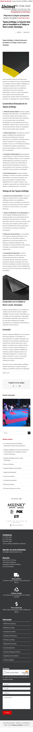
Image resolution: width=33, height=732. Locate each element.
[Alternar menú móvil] (29, 5)
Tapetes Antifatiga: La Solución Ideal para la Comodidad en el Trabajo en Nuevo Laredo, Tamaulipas (16, 452)
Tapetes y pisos (6, 372)
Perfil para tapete (9, 484)
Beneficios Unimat (9, 628)
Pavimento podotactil (10, 480)
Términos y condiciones (23, 723)
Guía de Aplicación (9, 648)
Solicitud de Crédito (10, 631)
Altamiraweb (20, 525)
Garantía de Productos (10, 636)
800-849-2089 (25, 9)
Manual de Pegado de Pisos (12, 652)
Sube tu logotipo (9, 660)
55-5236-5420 (22, 6)
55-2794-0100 (16, 9)
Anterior (19, 32)
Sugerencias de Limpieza (11, 656)
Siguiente (26, 32)
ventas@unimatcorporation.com (20, 10)
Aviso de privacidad (9, 723)
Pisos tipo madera (9, 476)
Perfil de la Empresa (10, 623)
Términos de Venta (9, 640)
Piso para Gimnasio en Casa (12, 488)
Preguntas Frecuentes (10, 644)
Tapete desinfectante (10, 472)
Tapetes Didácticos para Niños (13, 468)
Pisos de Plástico (9, 464)
